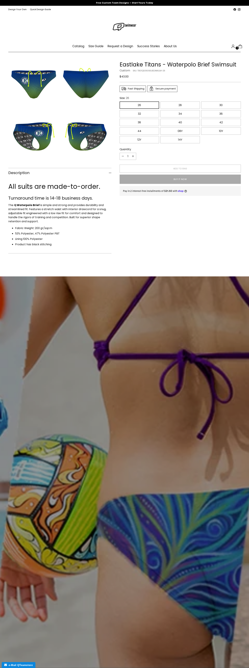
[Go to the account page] (231, 46)
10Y (221, 131)
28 (180, 105)
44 (139, 131)
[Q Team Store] (124, 26)
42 (221, 122)
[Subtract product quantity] (123, 156)
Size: (124, 98)
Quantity (125, 149)
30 (221, 105)
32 (139, 114)
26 (139, 105)
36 (221, 114)
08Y (180, 131)
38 (139, 122)
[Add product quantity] (133, 156)
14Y (180, 139)
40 (180, 122)
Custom (125, 70)
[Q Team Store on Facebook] (234, 9)
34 (180, 114)
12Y (139, 139)
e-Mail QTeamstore (20, 665)
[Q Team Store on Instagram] (239, 9)
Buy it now (180, 179)
